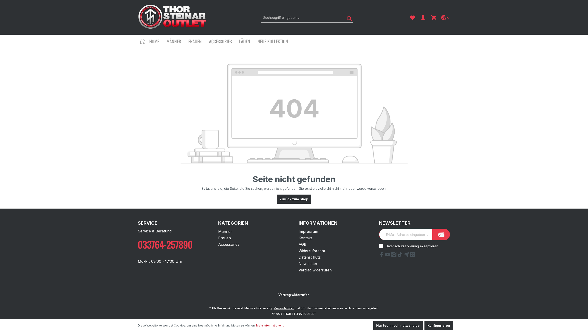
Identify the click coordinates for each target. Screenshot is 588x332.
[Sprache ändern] (445, 17)
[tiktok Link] (401, 255)
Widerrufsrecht (312, 250)
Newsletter (308, 263)
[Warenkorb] (433, 17)
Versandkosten (284, 308)
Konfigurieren (438, 325)
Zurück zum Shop (294, 199)
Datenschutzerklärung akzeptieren (412, 246)
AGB (302, 244)
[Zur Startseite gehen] (172, 16)
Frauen (224, 238)
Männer (225, 231)
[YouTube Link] (388, 255)
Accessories (228, 244)
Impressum (308, 231)
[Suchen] (347, 17)
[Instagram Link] (394, 255)
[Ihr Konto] (423, 17)
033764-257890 (165, 244)
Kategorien (233, 223)
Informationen (318, 223)
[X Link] (412, 255)
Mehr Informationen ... (270, 325)
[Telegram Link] (407, 255)
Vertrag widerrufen (315, 270)
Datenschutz (310, 257)
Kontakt (305, 238)
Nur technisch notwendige (398, 325)
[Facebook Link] (382, 255)
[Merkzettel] (412, 17)
